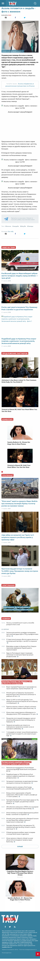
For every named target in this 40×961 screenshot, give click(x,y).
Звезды (30, 226)
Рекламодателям (6, 952)
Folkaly (20, 902)
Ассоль (8, 226)
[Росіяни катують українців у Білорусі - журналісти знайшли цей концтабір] (20, 749)
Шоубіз (23, 226)
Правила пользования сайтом (10, 949)
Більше (20, 846)
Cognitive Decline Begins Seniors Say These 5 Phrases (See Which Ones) (20, 873)
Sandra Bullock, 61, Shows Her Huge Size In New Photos (20, 899)
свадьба (16, 226)
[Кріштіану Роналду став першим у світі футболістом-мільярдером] (20, 669)
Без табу (10, 231)
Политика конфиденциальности (28, 949)
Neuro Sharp (20, 877)
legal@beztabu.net (7, 947)
